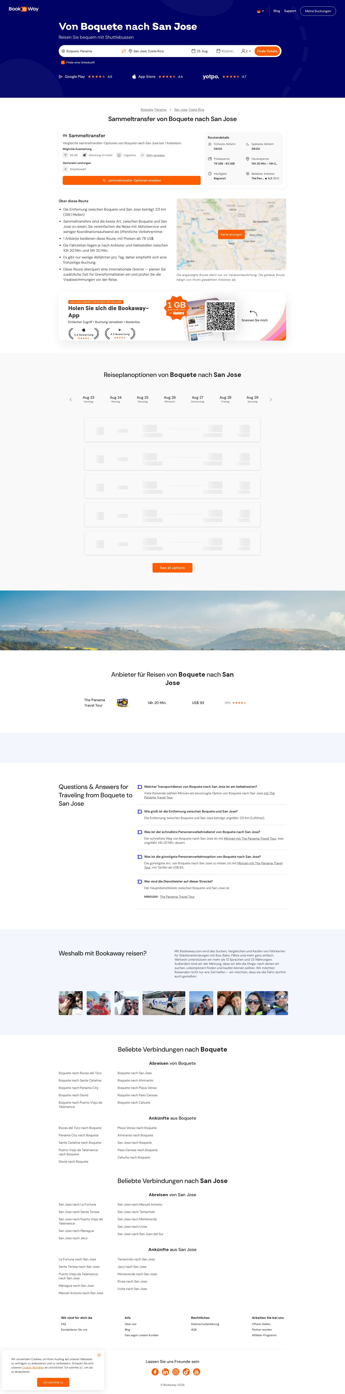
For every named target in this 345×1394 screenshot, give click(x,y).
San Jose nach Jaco (73, 1238)
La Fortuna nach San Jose (77, 1259)
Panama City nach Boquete (78, 1135)
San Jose (180, 109)
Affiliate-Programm (264, 1335)
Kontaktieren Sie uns (74, 1329)
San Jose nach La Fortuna (77, 1204)
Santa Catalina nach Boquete (80, 1143)
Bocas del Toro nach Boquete (80, 1128)
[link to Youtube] (196, 1371)
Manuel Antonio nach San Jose (81, 1293)
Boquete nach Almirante (135, 1080)
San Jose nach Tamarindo (136, 1212)
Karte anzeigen (231, 234)
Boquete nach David (73, 1095)
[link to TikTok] (186, 1371)
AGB (193, 1329)
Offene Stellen (261, 1324)
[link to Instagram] (175, 1371)
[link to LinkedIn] (165, 1371)
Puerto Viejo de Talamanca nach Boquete (78, 1152)
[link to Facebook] (155, 1371)
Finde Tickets (267, 51)
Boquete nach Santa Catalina (80, 1080)
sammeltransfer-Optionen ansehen (134, 180)
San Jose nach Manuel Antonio (140, 1204)
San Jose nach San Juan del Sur (141, 1234)
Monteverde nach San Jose (137, 1274)
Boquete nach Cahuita (134, 1102)
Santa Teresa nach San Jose (79, 1267)
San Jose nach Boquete (135, 1143)
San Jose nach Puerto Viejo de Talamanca (81, 1221)
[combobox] (90, 51)
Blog (127, 1329)
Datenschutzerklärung (205, 1324)
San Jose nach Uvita (132, 1226)
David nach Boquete (73, 1161)
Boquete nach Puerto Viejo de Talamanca (80, 1104)
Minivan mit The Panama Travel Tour (250, 838)
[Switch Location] (124, 51)
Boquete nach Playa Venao (137, 1088)
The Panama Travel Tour (258, 178)
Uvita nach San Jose (132, 1289)
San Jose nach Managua (76, 1231)
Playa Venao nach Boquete (137, 1128)
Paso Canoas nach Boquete (138, 1150)
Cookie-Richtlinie (33, 1367)
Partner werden (262, 1329)
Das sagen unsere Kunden (142, 1335)
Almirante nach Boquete (135, 1135)
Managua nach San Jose (76, 1286)
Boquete (147, 109)
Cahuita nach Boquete (134, 1157)
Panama (160, 109)
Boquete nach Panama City (78, 1088)
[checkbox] (63, 62)
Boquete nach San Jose (135, 1073)
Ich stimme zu (53, 1382)
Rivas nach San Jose (132, 1281)
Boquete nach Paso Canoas (138, 1095)
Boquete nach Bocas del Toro (80, 1073)
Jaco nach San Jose (132, 1267)
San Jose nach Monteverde (137, 1219)
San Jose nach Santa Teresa (79, 1212)
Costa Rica (196, 109)
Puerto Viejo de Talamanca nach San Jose (78, 1276)
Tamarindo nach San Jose (136, 1259)
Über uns (130, 1324)
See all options (172, 567)
